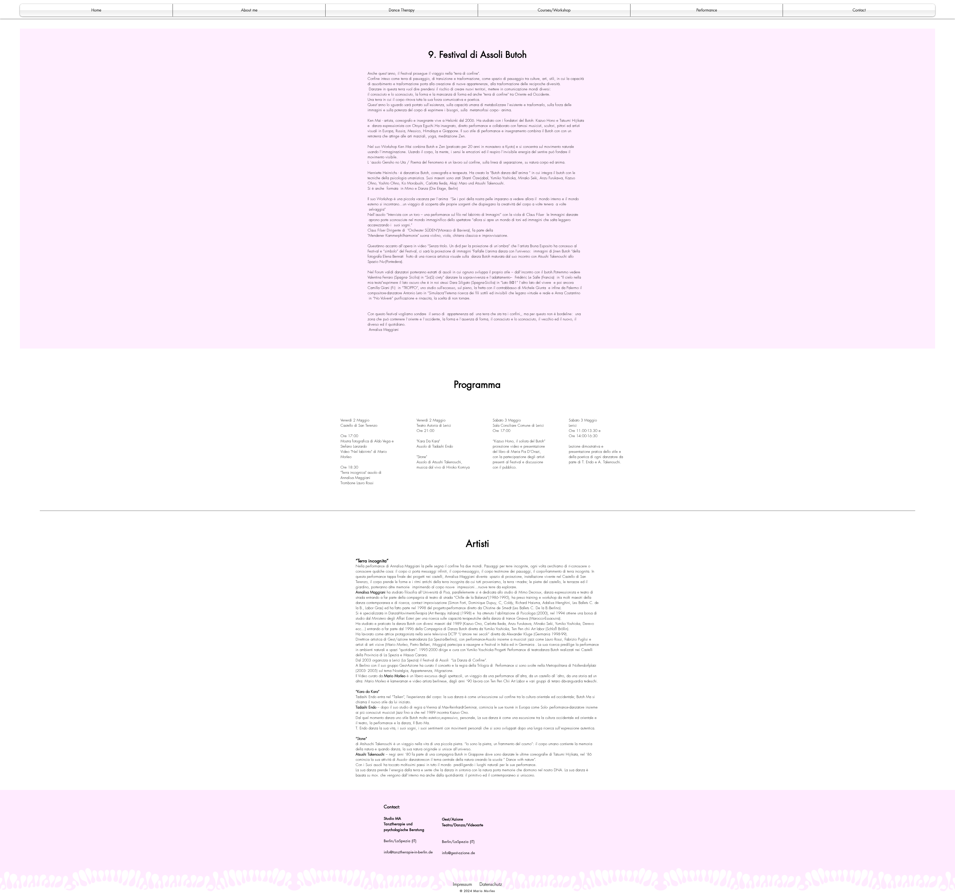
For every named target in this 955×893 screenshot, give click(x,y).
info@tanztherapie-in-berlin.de (408, 852)
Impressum (462, 884)
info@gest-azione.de (458, 852)
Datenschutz (490, 884)
